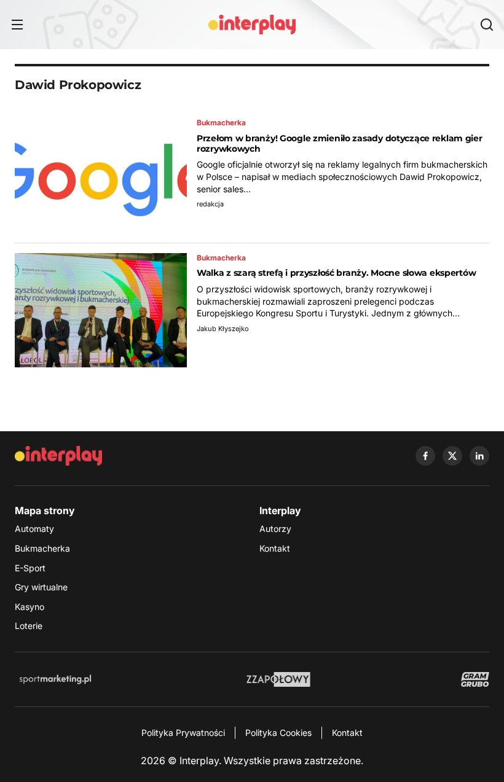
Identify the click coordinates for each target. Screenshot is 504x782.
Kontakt (274, 548)
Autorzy (275, 528)
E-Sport (30, 568)
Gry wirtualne (41, 587)
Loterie (28, 625)
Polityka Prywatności (183, 732)
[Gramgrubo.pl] (475, 679)
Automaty (34, 528)
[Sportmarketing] (55, 679)
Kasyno (29, 606)
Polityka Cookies (278, 732)
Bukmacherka (42, 548)
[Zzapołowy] (278, 679)
